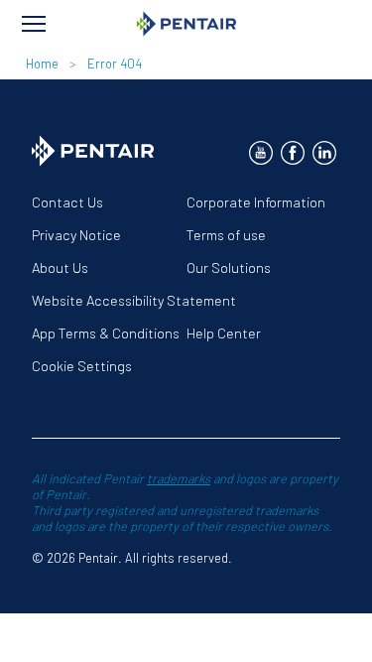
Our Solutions (228, 267)
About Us (60, 267)
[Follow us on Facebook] (293, 153)
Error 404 (114, 63)
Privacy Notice (76, 234)
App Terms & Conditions (106, 333)
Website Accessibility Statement (134, 300)
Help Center (223, 333)
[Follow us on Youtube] (261, 153)
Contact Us (67, 202)
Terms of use (226, 234)
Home (42, 63)
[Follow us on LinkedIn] (324, 153)
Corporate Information (255, 202)
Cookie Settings (82, 365)
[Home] (186, 24)
